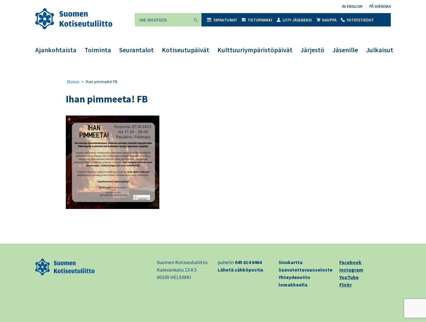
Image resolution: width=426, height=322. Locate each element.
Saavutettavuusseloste (305, 270)
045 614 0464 (248, 262)
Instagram (351, 270)
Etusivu (73, 81)
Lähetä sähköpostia (240, 270)
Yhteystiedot (360, 20)
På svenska (380, 6)
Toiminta (98, 50)
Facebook (350, 262)
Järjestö (312, 50)
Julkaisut (379, 50)
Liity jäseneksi (297, 20)
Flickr (345, 285)
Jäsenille (345, 50)
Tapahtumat (225, 20)
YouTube (349, 277)
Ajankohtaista (55, 50)
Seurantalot (136, 50)
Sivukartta (290, 262)
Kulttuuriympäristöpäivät (255, 50)
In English (352, 6)
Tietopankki (260, 20)
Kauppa (329, 20)
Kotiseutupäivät (185, 50)
